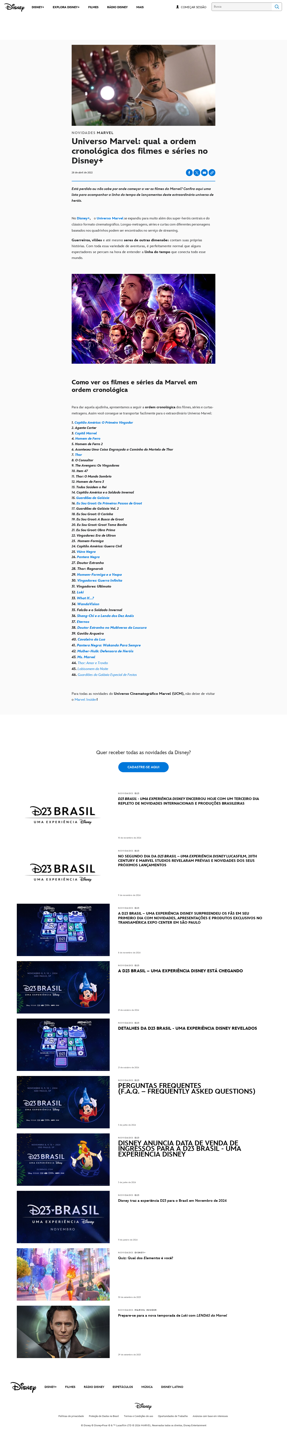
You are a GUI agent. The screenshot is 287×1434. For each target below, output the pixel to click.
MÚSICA (147, 1387)
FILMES (70, 1387)
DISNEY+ (51, 1387)
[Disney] (14, 7)
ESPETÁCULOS (123, 1387)
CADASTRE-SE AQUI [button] (143, 767)
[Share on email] (204, 173)
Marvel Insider (86, 700)
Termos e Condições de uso (138, 1416)
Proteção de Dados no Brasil (104, 1416)
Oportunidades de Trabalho (173, 1416)
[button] (196, 7)
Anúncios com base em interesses (210, 1416)
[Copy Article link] (212, 172)
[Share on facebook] (189, 172)
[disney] (23, 1387)
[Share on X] (197, 172)
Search (277, 7)
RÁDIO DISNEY (94, 1387)
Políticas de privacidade (71, 1416)
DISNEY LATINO (172, 1387)
